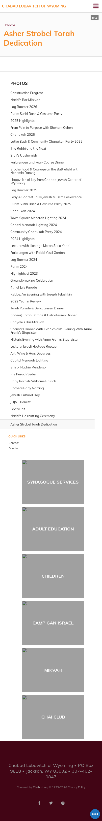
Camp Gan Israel (53, 623)
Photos (10, 25)
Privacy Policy (76, 787)
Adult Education (53, 529)
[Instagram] (63, 803)
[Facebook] (39, 803)
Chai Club (53, 717)
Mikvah (53, 670)
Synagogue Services (53, 482)
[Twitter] (51, 803)
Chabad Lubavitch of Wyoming (34, 6)
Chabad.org (40, 787)
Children (53, 576)
